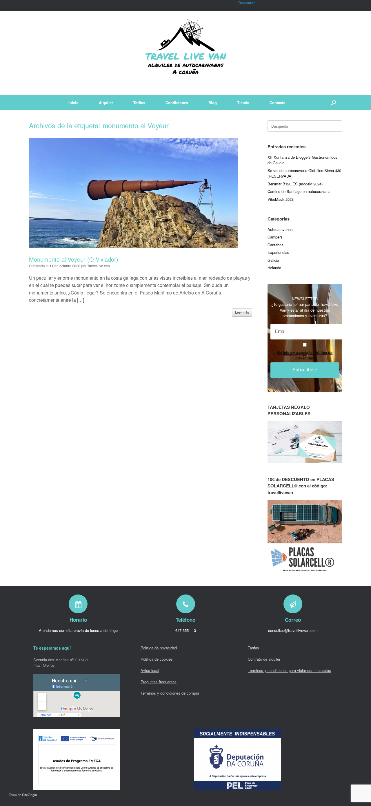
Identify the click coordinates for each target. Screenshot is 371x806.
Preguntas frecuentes (159, 681)
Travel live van (98, 265)
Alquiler (106, 102)
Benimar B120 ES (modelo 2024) (295, 184)
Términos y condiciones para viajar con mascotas (289, 670)
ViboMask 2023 (281, 199)
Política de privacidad (159, 647)
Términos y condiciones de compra (170, 693)
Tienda (243, 102)
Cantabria (275, 244)
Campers (275, 237)
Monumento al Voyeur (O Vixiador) (73, 259)
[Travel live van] (185, 53)
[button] (333, 102)
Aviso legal (150, 670)
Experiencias (278, 252)
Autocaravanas (280, 229)
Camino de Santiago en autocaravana (299, 191)
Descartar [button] (246, 3)
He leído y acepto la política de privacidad (304, 355)
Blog (212, 102)
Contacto (277, 102)
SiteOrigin (29, 794)
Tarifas (139, 102)
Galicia (273, 260)
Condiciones (177, 102)
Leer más (242, 312)
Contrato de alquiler (264, 659)
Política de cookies (157, 659)
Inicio (73, 102)
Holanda (274, 267)
